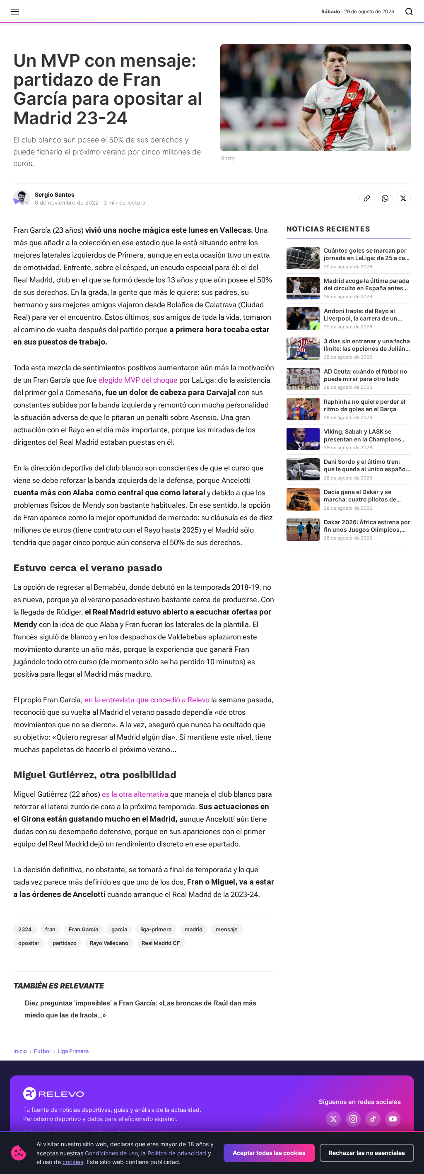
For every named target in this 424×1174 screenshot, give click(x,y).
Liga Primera (73, 1051)
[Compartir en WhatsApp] (385, 198)
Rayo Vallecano (109, 943)
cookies (73, 1161)
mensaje (227, 929)
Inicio (20, 1051)
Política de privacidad (176, 1153)
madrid (193, 929)
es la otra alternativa (135, 794)
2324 (25, 929)
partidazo (65, 943)
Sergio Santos (55, 194)
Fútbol (42, 1051)
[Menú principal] (15, 11)
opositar (28, 943)
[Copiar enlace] (366, 198)
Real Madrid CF (161, 943)
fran (50, 929)
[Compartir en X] (403, 198)
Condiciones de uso (111, 1153)
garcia (119, 929)
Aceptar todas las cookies (269, 1152)
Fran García (83, 929)
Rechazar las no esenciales (367, 1152)
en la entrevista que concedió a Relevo (147, 699)
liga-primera (155, 929)
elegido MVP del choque (138, 380)
